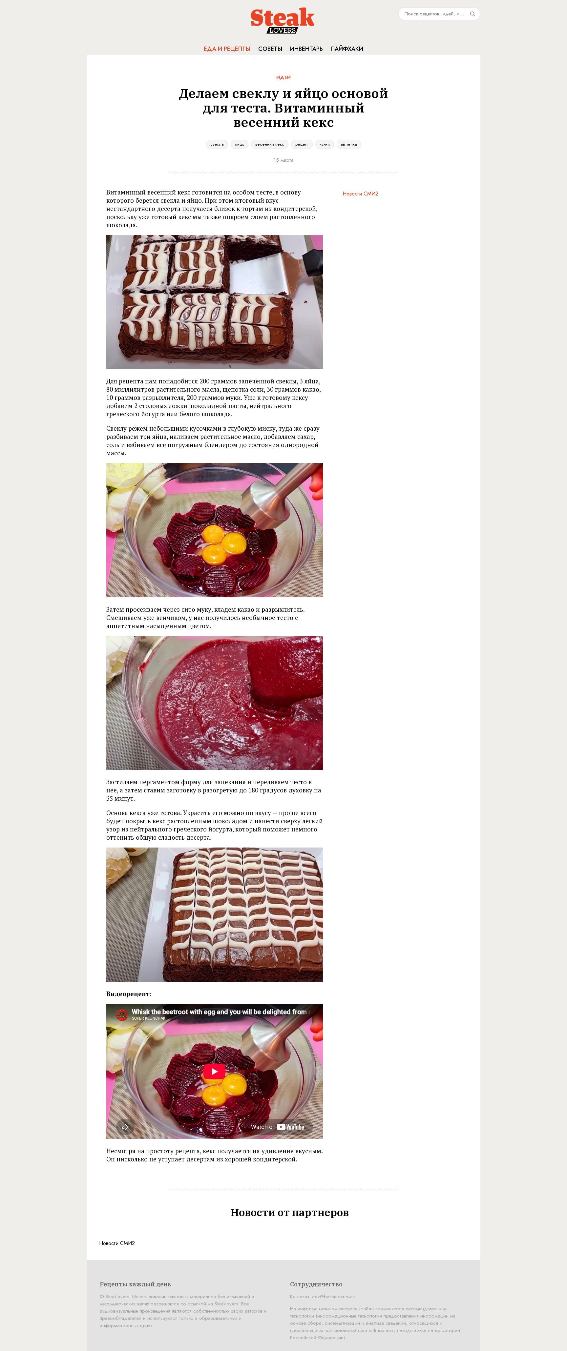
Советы (270, 49)
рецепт (301, 144)
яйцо (239, 144)
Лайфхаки (347, 49)
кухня (325, 144)
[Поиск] (472, 14)
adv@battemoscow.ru (334, 1296)
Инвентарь (306, 49)
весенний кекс (269, 144)
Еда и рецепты (227, 49)
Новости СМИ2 (360, 193)
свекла (217, 144)
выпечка (349, 144)
